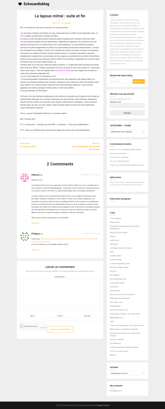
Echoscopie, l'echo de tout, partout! (122, 294)
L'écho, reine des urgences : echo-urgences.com (127, 325)
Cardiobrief (114, 244)
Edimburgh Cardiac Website (120, 298)
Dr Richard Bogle (116, 259)
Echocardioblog (36, 4)
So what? (123, 153)
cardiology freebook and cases (121, 248)
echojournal (114, 287)
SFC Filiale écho (115, 343)
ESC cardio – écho (116, 302)
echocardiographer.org (118, 279)
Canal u (112, 236)
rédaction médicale (117, 339)
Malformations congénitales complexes (124, 329)
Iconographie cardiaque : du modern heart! (125, 314)
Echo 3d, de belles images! (119, 267)
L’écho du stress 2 (123, 161)
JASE (112, 321)
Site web (87, 316)
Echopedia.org (115, 290)
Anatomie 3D (114, 222)
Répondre (35, 223)
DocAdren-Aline (115, 256)
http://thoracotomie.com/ (119, 310)
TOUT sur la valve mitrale (119, 351)
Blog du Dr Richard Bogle (118, 232)
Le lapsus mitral (28, 146)
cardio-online (114, 240)
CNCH (112, 252)
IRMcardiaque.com (116, 318)
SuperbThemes (103, 405)
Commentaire (60, 277)
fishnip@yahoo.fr (116, 391)
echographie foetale (117, 283)
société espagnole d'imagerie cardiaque (124, 347)
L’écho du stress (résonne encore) (132, 165)
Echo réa (113, 271)
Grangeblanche (115, 306)
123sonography (115, 218)
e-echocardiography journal (119, 263)
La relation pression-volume (131, 149)
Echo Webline (114, 275)
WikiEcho (113, 355)
